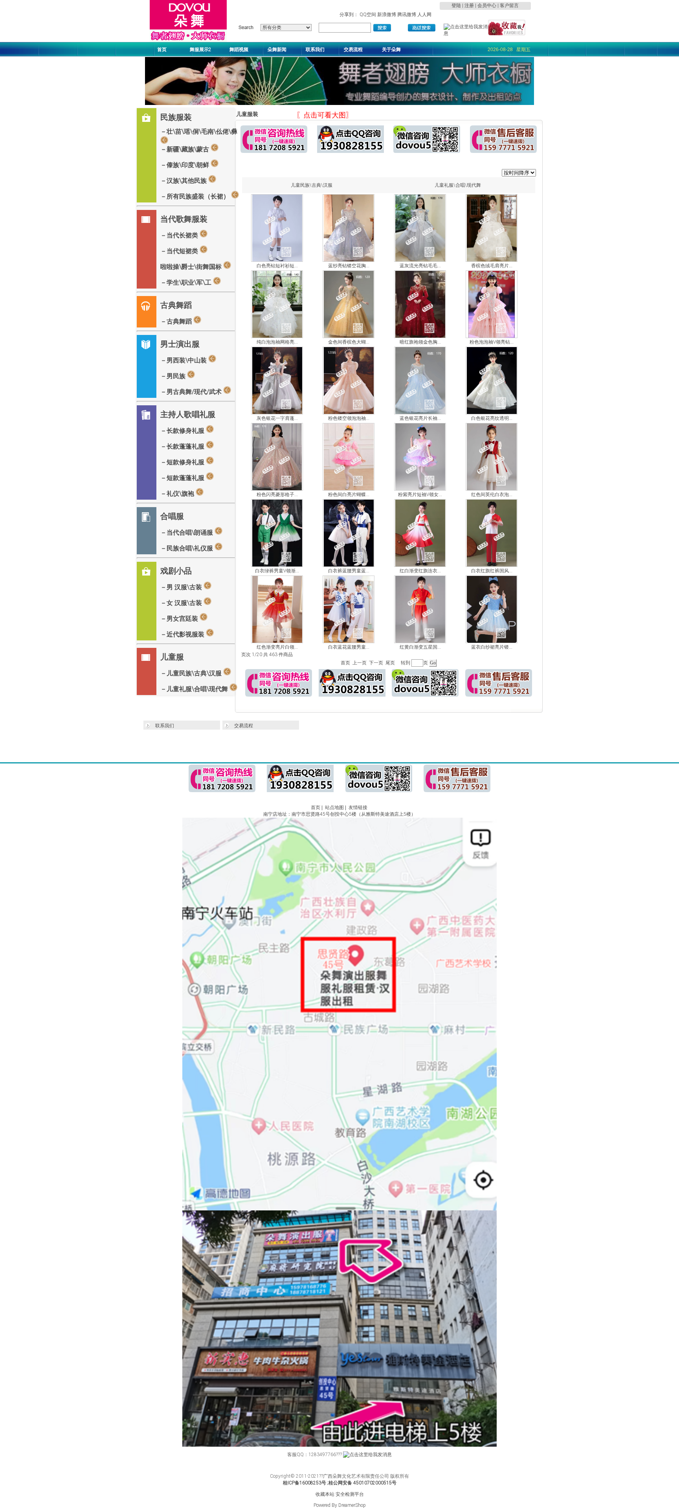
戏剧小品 (176, 571)
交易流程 (243, 725)
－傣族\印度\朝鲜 (185, 165)
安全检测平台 (350, 1494)
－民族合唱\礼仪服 (187, 548)
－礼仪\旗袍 (178, 493)
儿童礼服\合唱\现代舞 (458, 185)
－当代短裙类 (180, 251)
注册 (469, 5)
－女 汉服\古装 (182, 603)
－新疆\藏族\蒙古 (185, 149)
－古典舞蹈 (176, 321)
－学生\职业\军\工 (186, 282)
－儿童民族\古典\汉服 (191, 673)
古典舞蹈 (176, 305)
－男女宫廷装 (180, 618)
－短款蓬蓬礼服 (183, 478)
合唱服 (172, 516)
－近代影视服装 (183, 634)
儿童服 (172, 657)
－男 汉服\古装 (182, 587)
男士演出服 (180, 344)
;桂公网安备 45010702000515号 (361, 1483)
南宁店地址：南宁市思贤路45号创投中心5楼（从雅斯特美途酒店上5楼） (339, 814)
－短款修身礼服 (183, 462)
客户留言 (509, 5)
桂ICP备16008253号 (304, 1483)
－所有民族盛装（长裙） (195, 196)
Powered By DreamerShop (340, 1505)
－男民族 (173, 376)
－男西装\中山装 (184, 360)
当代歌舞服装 (183, 219)
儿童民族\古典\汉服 (311, 185)
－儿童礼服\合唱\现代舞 (194, 689)
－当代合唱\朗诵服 (187, 532)
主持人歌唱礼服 (187, 414)
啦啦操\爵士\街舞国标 (191, 266)
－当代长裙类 (180, 235)
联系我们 (164, 725)
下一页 (376, 663)
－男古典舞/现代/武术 (191, 391)
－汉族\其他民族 (184, 180)
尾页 (390, 663)
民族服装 (176, 117)
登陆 (456, 5)
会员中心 (486, 5)
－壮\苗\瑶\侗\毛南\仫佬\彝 (198, 131)
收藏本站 (325, 1494)
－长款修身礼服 (183, 430)
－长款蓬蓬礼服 (183, 446)
